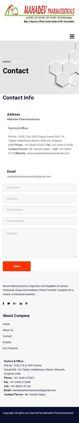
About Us (8, 330)
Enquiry (7, 342)
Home (6, 61)
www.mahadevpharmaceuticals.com (48, 153)
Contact (7, 336)
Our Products (10, 348)
